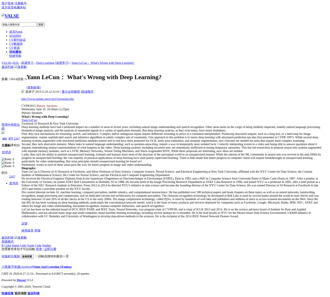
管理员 (6, 152)
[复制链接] (34, 87)
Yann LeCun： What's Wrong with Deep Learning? (102, 62)
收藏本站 (20, 7)
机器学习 (27, 62)
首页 (15, 31)
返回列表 (8, 66)
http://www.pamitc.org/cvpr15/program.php (47, 99)
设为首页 (8, 7)
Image (15, 245)
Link (23, 245)
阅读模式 (87, 91)
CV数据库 (16, 43)
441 (4, 138)
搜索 (40, 24)
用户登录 (8, 3)
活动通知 (15, 51)
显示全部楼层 (71, 91)
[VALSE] (10, 15)
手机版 (15, 266)
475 (10, 138)
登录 (39, 249)
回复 (24, 223)
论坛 (15, 35)
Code (38, 245)
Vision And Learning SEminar (52, 266)
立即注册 (50, 249)
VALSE (6, 62)
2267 (17, 138)
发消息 (13, 183)
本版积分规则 (11, 256)
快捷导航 (15, 55)
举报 (37, 230)
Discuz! (21, 280)
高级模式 (8, 241)
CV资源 (14, 47)
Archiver (26, 266)
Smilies (46, 245)
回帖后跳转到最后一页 (53, 256)
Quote (30, 245)
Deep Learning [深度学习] (52, 62)
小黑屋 (6, 266)
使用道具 (27, 230)
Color (7, 245)
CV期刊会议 (17, 39)
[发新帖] (21, 66)
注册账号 (21, 3)
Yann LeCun (29, 120)
